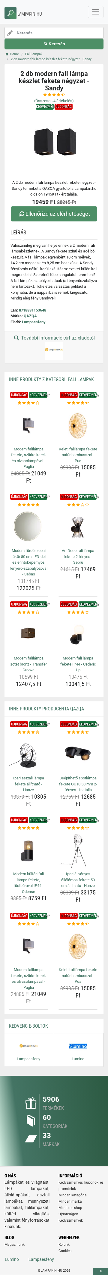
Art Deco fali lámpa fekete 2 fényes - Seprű (78, 556)
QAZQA (30, 316)
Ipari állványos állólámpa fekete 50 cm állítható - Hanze (78, 880)
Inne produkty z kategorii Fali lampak (51, 379)
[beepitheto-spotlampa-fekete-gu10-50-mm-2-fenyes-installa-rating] (78, 732)
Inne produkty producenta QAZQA (46, 709)
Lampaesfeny (34, 322)
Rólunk (64, 1244)
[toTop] (100, 1271)
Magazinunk (14, 1244)
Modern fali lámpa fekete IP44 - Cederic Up (78, 664)
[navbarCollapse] (96, 12)
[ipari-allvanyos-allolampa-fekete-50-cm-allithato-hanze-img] (78, 850)
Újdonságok (68, 1214)
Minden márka (70, 1201)
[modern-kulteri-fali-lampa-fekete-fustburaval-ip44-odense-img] (28, 850)
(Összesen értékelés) (54, 101)
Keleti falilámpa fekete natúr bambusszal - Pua (78, 455)
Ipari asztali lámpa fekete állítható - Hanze (28, 784)
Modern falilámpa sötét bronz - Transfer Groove (28, 664)
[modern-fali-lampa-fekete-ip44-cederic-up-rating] (78, 612)
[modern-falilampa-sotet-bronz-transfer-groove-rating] (28, 612)
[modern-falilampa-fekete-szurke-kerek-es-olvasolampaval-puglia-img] (28, 425)
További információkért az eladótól (57, 338)
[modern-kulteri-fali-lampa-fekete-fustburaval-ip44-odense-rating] (28, 828)
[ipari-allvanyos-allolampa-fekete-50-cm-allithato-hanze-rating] (78, 828)
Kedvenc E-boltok (28, 1026)
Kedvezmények (70, 1220)
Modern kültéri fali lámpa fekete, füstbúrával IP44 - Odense (28, 883)
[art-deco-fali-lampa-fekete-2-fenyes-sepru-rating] (78, 505)
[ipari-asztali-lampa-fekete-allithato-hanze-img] (28, 754)
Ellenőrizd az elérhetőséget (58, 214)
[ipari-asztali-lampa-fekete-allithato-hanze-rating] (28, 732)
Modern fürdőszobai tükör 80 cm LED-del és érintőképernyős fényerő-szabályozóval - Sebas (28, 562)
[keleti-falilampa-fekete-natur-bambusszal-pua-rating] (78, 403)
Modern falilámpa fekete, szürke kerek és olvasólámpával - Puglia (28, 458)
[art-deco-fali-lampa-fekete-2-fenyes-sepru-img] (78, 527)
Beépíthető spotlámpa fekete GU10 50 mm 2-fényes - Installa (78, 784)
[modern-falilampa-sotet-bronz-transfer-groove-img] (28, 634)
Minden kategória (72, 1195)
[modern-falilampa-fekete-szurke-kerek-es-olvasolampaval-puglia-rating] (28, 403)
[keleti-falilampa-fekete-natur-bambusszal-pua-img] (78, 425)
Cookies (64, 1251)
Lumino (12, 1259)
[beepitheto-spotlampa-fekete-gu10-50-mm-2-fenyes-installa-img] (78, 754)
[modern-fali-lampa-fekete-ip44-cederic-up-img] (78, 634)
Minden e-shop (70, 1208)
